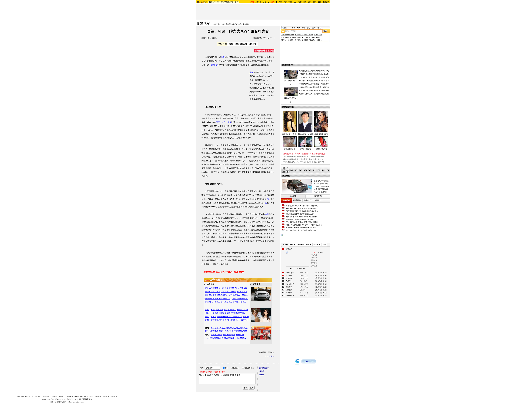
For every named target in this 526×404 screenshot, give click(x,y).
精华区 (261, 371)
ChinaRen (217, 2)
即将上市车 (229, 288)
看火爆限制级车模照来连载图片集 (295, 156)
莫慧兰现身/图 (225, 331)
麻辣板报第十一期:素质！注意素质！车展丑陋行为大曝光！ (305, 154)
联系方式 (70, 396)
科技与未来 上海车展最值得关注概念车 (314, 84)
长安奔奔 (289, 287)
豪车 (207, 320)
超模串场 (217, 338)
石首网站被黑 (286, 37)
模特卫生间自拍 (289, 149)
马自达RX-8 (237, 317)
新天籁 (240, 310)
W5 (309, 170)
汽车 (280, 2)
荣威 (242, 335)
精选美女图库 (216, 335)
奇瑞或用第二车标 (212, 292)
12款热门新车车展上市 (214, 288)
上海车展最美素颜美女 (317, 156)
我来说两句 (257, 38)
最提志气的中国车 (212, 302)
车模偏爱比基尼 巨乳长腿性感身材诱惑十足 (302, 206)
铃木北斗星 (290, 284)
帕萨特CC (232, 310)
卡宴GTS (244, 320)
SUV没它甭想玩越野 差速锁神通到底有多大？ (303, 211)
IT (276, 2)
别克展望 (223, 313)
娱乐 (264, 2)
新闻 (293, 28)
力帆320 (288, 281)
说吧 (319, 28)
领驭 (218, 122)
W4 (305, 170)
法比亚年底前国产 (228, 292)
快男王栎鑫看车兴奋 (239, 328)
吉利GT (230, 313)
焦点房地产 (230, 2)
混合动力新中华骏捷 (321, 181)
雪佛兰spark (290, 272)
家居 (290, 2)
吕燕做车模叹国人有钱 (220, 328)
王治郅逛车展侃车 (239, 331)
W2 (296, 170)
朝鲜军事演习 (308, 35)
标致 (229, 335)
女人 (295, 2)
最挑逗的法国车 (239, 302)
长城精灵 (289, 293)
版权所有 (88, 399)
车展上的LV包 (318, 159)
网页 (298, 28)
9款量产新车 (242, 292)
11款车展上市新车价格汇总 (216, 295)
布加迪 (213, 317)
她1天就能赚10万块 (321, 134)
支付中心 (38, 396)
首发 (207, 310)
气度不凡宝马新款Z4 (321, 186)
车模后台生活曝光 (306, 162)
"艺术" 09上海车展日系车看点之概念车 (314, 74)
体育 (257, 2)
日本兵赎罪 (318, 35)
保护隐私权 (79, 396)
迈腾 (229, 122)
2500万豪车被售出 (240, 299)
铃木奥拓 (289, 278)
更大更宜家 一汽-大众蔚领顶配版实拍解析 (301, 217)
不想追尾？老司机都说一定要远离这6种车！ (302, 222)
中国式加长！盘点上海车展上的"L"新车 (314, 81)
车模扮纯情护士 (305, 149)
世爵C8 (226, 320)
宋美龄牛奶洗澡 (287, 40)
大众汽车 (215, 65)
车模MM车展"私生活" (291, 162)
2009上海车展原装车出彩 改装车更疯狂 (314, 90)
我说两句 (326, 2)
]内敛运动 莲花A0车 (321, 189)
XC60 (245, 310)
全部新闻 (106, 396)
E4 (328, 170)
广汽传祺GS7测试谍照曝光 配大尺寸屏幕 (301, 228)
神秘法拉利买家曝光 (290, 159)
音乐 (308, 28)
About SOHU (88, 396)
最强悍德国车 (226, 302)
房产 (285, 2)
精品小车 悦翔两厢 (320, 192)
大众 (251, 72)
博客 (314, 2)
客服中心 (62, 396)
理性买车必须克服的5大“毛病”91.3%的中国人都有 (304, 225)
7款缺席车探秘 (241, 288)
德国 (267, 214)
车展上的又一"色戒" (289, 134)
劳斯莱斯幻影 (216, 320)
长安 (238, 335)
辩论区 (261, 375)
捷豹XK (228, 317)
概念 (207, 313)
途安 (224, 122)
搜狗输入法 (29, 396)
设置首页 (20, 396)
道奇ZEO (221, 317)
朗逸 (226, 310)
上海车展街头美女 (305, 159)
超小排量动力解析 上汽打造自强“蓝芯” (300, 214)
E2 (319, 170)
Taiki (243, 313)
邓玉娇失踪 (299, 35)
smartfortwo (290, 295)
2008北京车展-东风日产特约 (231, 24)
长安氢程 (214, 313)
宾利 (237, 320)
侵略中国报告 (317, 40)
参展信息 (319, 272)
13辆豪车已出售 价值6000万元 (217, 299)
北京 (223, 57)
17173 (223, 2)
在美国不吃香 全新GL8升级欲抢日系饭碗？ (302, 208)
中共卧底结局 (298, 40)
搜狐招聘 (46, 396)
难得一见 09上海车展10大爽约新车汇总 (314, 94)
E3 (323, 170)
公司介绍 (98, 396)
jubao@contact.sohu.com (76, 402)
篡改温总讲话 (296, 37)
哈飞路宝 (289, 275)
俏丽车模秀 (241, 338)
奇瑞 (233, 335)
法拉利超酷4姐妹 (228, 338)
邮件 (309, 2)
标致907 (237, 313)
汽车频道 (215, 24)
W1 (291, 170)
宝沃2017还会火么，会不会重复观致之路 (301, 230)
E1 (314, 170)
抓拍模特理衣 (319, 162)
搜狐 (210, 2)
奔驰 (225, 335)
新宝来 (220, 310)
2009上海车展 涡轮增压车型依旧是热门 (314, 77)
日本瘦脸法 (316, 37)
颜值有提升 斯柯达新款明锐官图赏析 (299, 219)
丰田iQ (246, 317)
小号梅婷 (209, 338)
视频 (300, 2)
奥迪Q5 (214, 310)
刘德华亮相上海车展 (305, 134)
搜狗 (236, 2)
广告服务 (54, 396)
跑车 (207, 317)
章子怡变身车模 (211, 331)
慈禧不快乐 (308, 40)
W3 (300, 170)
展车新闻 (246, 24)
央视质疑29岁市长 (288, 35)
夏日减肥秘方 (307, 37)
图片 (313, 28)
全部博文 (114, 396)
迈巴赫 (232, 320)
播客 (305, 2)
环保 (265, 203)
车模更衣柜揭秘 (321, 149)
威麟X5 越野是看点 (321, 184)
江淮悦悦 (289, 290)
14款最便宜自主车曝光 (238, 295)
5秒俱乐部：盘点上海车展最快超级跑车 (314, 87)
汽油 (269, 199)
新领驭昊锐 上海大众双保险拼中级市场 (314, 71)
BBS (319, 2)
